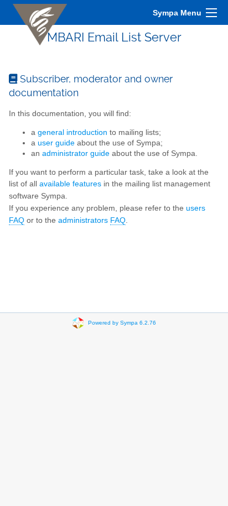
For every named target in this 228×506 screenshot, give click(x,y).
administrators (92, 220)
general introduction (72, 132)
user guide (56, 143)
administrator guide (76, 153)
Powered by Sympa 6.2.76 (122, 323)
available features (70, 184)
